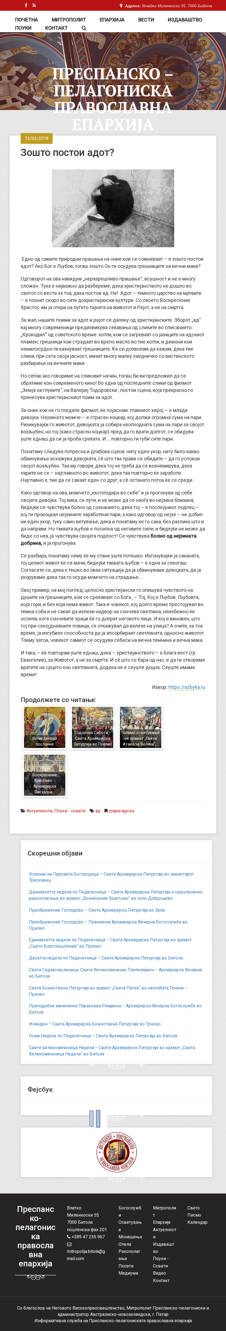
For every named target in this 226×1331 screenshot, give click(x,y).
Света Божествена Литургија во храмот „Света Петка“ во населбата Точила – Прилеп (108, 991)
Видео (159, 1273)
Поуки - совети (69, 810)
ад (97, 810)
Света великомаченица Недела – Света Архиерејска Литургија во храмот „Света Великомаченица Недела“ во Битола (112, 1051)
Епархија (112, 20)
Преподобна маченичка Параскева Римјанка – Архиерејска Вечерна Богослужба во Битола (115, 1009)
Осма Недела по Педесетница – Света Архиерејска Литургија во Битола (103, 1035)
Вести (146, 20)
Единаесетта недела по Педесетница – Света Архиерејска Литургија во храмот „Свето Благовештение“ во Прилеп (110, 943)
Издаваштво (185, 20)
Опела (125, 1244)
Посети (126, 1266)
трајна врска (121, 810)
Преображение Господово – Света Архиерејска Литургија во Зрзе (97, 910)
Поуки (23, 28)
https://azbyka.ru (186, 687)
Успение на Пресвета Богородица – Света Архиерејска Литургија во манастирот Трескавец (111, 877)
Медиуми (128, 1273)
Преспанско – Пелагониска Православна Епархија (113, 98)
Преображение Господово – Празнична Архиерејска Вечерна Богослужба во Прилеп (108, 925)
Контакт (56, 28)
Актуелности (39, 810)
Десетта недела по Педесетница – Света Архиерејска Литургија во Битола (106, 958)
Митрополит (69, 20)
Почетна (26, 20)
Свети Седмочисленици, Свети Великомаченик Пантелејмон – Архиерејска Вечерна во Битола (115, 973)
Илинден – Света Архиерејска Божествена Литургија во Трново (95, 1024)
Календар (197, 1222)
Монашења (130, 1236)
